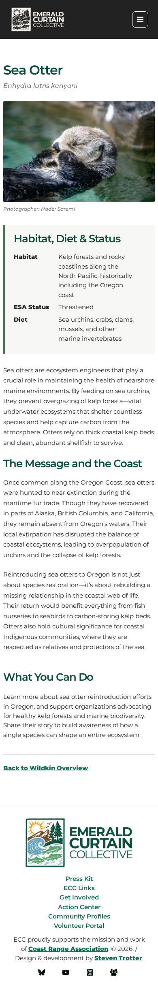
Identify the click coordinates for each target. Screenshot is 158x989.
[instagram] (91, 972)
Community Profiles (79, 916)
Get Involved (79, 897)
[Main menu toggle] (140, 19)
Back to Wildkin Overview (45, 768)
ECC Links (79, 888)
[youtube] (67, 972)
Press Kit (79, 878)
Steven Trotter (118, 958)
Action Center (79, 907)
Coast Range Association (68, 949)
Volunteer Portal (79, 925)
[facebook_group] (115, 972)
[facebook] (43, 972)
